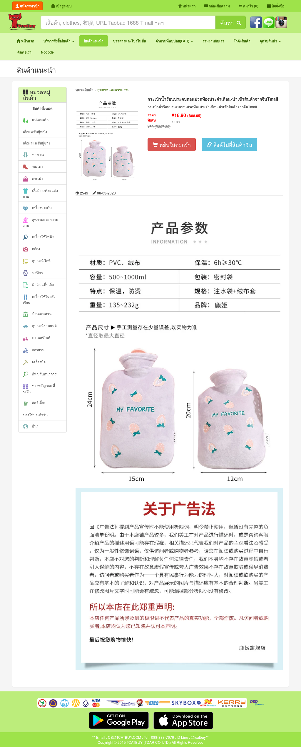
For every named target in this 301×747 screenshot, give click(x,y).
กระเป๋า (37, 178)
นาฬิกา (37, 272)
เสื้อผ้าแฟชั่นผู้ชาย (37, 142)
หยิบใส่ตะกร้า (174, 144)
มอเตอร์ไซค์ (40, 337)
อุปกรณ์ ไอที (41, 260)
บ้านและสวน (41, 313)
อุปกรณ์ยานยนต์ (44, 325)
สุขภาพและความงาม (40, 222)
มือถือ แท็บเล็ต (42, 284)
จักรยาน (37, 349)
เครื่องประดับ (41, 207)
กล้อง (35, 248)
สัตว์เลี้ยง (38, 402)
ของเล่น (37, 154)
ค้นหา (228, 22)
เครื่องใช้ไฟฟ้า (42, 236)
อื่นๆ (34, 425)
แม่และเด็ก (40, 119)
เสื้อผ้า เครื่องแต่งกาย (40, 193)
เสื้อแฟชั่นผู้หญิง (35, 131)
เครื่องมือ (38, 361)
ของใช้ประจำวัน (35, 414)
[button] (59, 40)
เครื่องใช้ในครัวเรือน (39, 299)
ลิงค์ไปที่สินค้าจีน (232, 144)
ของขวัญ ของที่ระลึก (39, 388)
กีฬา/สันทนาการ (43, 373)
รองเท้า (37, 166)
